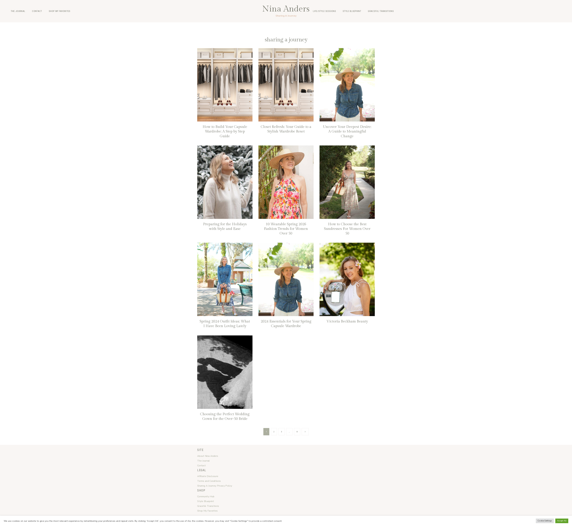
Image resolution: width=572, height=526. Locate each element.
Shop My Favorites (59, 11)
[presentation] (224, 84)
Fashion (203, 25)
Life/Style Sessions (324, 11)
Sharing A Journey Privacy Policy (214, 485)
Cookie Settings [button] (545, 520)
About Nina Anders (207, 456)
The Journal (18, 11)
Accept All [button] (561, 520)
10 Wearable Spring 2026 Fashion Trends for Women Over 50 (286, 229)
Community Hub (205, 496)
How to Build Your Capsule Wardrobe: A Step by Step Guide (225, 131)
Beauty (215, 25)
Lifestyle (228, 25)
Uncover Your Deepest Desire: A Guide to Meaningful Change (347, 131)
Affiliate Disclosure (207, 476)
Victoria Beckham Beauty (347, 321)
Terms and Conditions (209, 481)
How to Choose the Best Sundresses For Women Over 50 (347, 229)
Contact (37, 11)
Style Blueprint (352, 11)
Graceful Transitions (381, 11)
